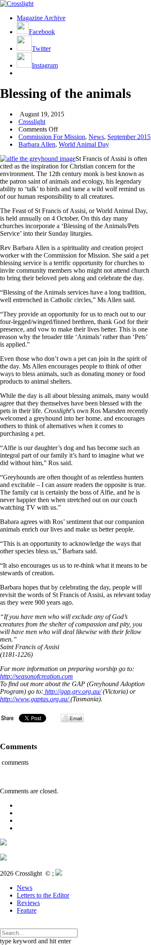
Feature (26, 910)
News (96, 136)
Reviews (28, 902)
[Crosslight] (17, 3)
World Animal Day (84, 144)
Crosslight (31, 121)
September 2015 (129, 136)
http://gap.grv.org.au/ (72, 691)
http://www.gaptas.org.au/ (35, 699)
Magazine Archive (41, 17)
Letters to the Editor (43, 895)
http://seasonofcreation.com (36, 676)
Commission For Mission (51, 136)
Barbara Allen (36, 144)
